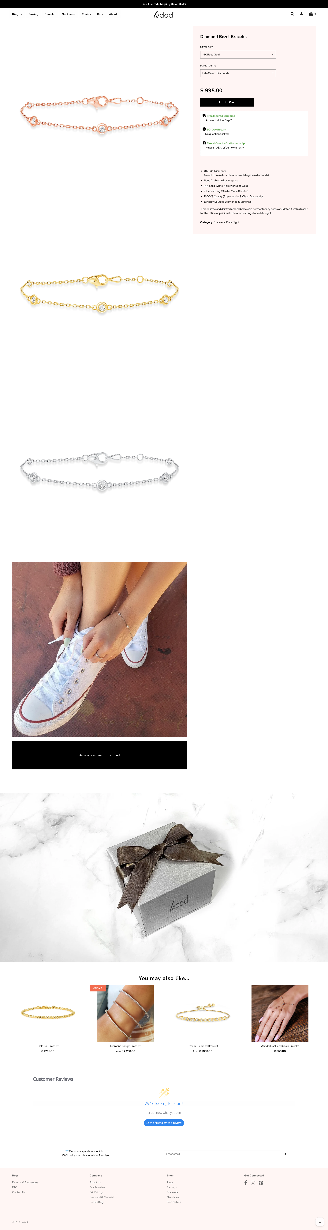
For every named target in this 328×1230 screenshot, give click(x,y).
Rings (170, 1182)
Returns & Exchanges (25, 1182)
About (113, 14)
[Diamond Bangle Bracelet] (125, 1013)
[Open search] (292, 14)
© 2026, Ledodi (20, 1222)
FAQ (14, 1187)
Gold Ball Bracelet (48, 1046)
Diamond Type (208, 65)
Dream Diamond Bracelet (203, 1046)
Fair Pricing (96, 1192)
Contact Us (18, 1192)
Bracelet (50, 14)
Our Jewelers (97, 1187)
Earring (33, 14)
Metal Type (206, 47)
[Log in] (301, 14)
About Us (95, 1182)
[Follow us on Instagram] (253, 1184)
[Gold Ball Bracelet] (48, 1013)
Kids (100, 14)
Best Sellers (174, 1202)
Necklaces (69, 14)
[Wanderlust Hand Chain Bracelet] (280, 1013)
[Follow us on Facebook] (245, 1184)
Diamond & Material (102, 1197)
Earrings (172, 1187)
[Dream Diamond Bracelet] (203, 1013)
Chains (86, 14)
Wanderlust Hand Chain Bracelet (280, 1046)
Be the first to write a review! (164, 1123)
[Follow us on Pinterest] (261, 1184)
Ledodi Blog (96, 1202)
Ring (15, 14)
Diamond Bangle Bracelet (125, 1046)
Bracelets (172, 1192)
